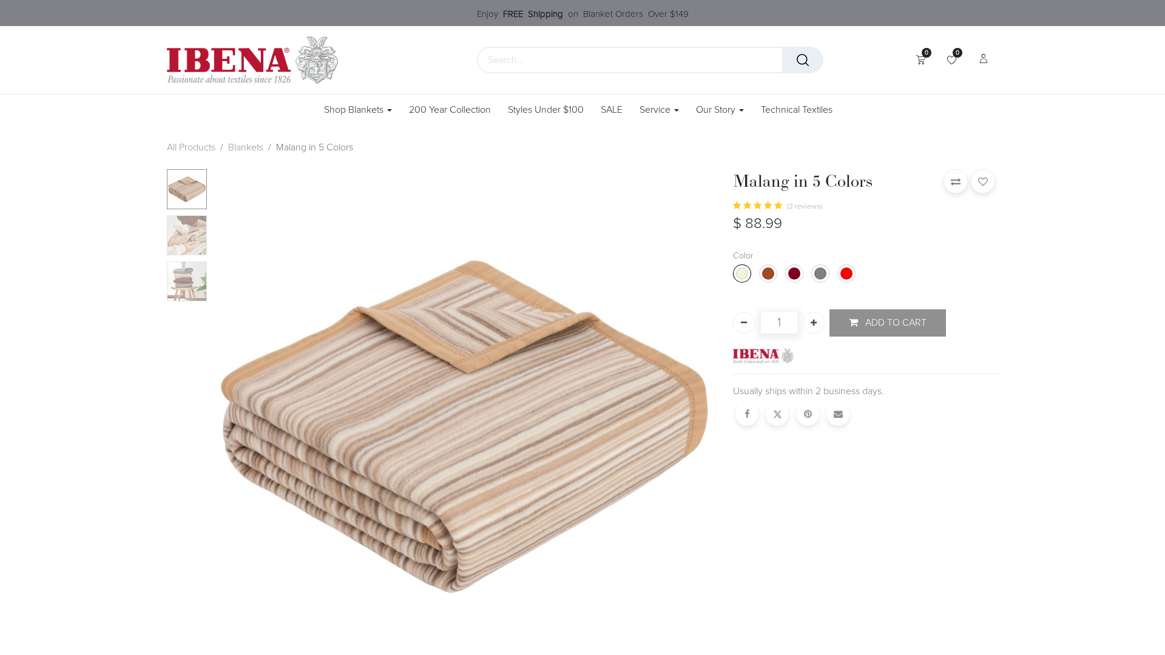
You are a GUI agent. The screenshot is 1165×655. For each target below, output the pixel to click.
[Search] (802, 60)
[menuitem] (449, 110)
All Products (191, 147)
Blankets (245, 147)
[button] (249, 423)
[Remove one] (744, 323)
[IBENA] (763, 355)
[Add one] (814, 323)
